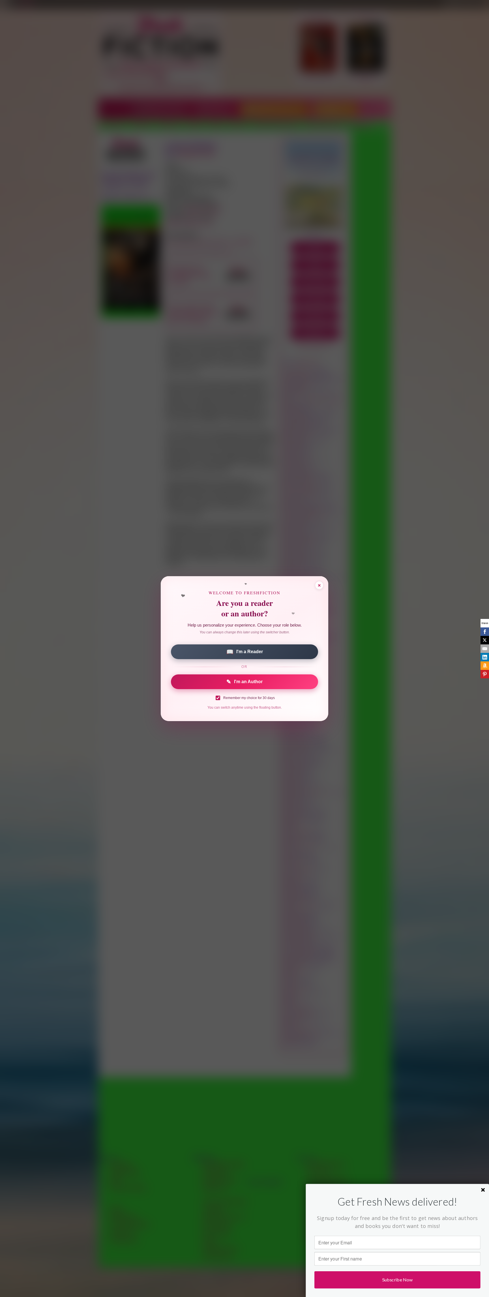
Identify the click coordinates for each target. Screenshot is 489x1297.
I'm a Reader (244, 652)
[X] (485, 640)
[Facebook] (485, 631)
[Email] (485, 648)
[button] (397, 1202)
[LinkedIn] (485, 657)
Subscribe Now (397, 1279)
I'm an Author (244, 682)
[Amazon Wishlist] (485, 665)
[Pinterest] (485, 674)
